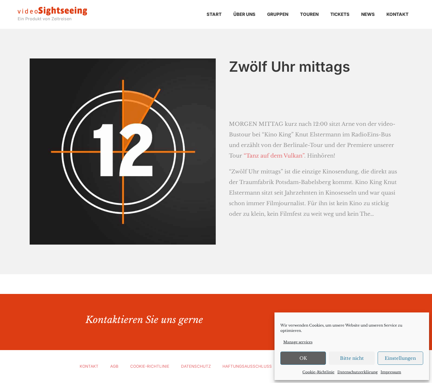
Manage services (297, 342)
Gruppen (277, 14)
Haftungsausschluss (247, 366)
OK (303, 358)
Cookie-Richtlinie (318, 372)
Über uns (244, 14)
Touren (309, 14)
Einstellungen (400, 358)
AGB (114, 366)
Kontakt (397, 14)
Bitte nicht (352, 358)
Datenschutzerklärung (357, 372)
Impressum (391, 372)
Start (214, 14)
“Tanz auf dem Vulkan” (274, 156)
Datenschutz (196, 366)
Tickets (339, 14)
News (368, 14)
